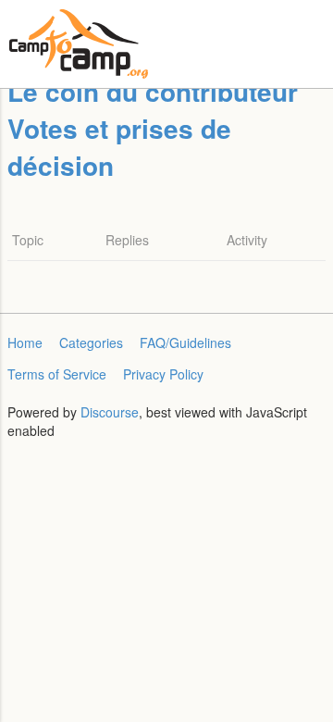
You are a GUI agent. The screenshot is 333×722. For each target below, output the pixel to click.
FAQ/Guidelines (185, 342)
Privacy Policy (163, 374)
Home (25, 342)
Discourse (109, 412)
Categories (91, 342)
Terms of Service (56, 374)
